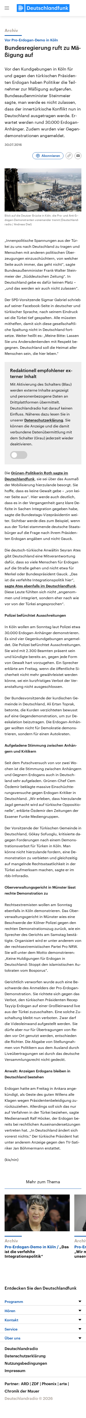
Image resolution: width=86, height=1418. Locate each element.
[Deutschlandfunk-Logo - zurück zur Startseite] (43, 8)
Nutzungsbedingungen (26, 1363)
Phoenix (50, 1383)
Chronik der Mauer (22, 1391)
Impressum (15, 1370)
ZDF (36, 1383)
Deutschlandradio (21, 1348)
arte (64, 1383)
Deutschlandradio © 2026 (29, 1398)
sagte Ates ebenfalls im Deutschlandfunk (40, 586)
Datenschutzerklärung (43, 420)
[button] (7, 8)
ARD (26, 1383)
